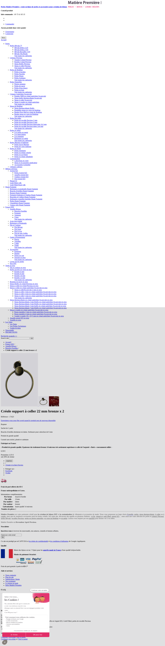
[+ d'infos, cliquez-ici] (28, 564)
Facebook (8, 471)
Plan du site (9, 577)
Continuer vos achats (8, 637)
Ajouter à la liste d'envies (14, 465)
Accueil (3, 40)
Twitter (7, 473)
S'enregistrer (9, 32)
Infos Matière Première (13, 585)
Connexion (9, 34)
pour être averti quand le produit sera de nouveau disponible (28, 420)
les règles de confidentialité (38, 541)
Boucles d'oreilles (11, 348)
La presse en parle (11, 583)
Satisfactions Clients (12, 579)
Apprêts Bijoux (10, 346)
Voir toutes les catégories (23, 56)
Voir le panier (21, 637)
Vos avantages (10, 581)
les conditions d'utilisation (59, 541)
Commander (9, 24)
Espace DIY (9, 344)
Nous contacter (10, 575)
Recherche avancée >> (9, 336)
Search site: (5, 338)
